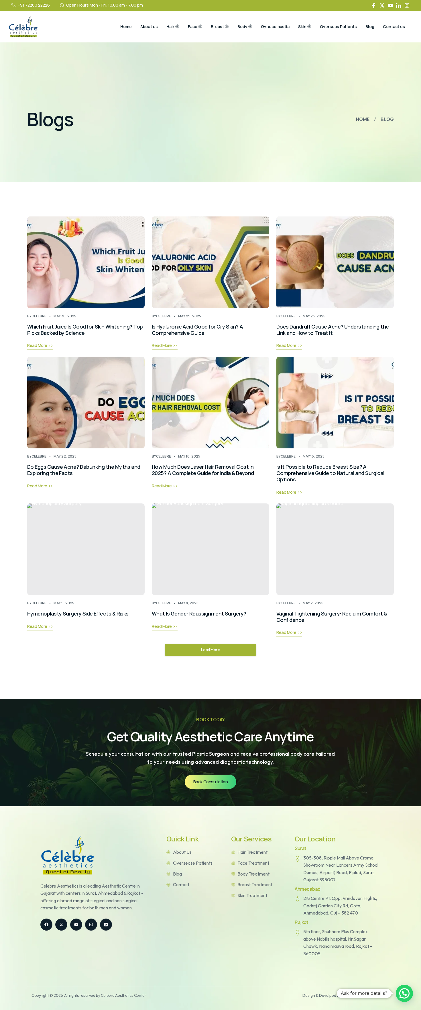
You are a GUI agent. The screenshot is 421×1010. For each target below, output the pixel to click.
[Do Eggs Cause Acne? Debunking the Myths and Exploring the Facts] (86, 402)
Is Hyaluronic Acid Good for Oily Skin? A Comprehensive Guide (197, 329)
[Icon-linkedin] (398, 5)
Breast (217, 26)
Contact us (394, 26)
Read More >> (40, 345)
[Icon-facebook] (373, 5)
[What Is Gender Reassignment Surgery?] (210, 549)
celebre (39, 316)
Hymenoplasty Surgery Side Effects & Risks (78, 613)
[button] (404, 993)
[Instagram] (407, 5)
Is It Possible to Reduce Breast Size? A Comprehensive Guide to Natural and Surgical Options (330, 473)
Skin (302, 26)
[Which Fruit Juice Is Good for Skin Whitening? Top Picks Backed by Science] (86, 262)
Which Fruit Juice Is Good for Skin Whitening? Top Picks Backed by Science (85, 329)
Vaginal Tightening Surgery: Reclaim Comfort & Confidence (331, 616)
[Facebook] (46, 925)
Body (242, 26)
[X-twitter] (382, 5)
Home (126, 26)
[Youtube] (390, 5)
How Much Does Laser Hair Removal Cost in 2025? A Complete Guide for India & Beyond (203, 469)
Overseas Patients (338, 26)
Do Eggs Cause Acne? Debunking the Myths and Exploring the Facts (83, 469)
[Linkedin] (106, 925)
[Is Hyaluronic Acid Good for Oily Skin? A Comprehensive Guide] (210, 262)
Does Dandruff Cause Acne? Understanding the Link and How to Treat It (332, 329)
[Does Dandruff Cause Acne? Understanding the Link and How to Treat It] (335, 262)
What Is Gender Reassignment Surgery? (199, 613)
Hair (170, 26)
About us (149, 26)
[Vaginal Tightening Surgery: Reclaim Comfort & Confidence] (335, 549)
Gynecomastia (275, 26)
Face (192, 26)
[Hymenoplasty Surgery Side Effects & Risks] (86, 549)
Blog (369, 26)
